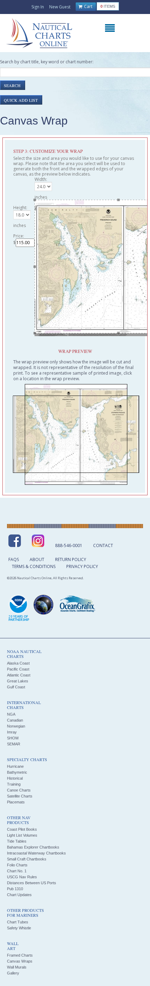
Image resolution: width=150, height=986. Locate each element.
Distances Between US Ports (31, 883)
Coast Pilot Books (22, 829)
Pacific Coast (18, 669)
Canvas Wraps (19, 961)
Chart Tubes (17, 922)
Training (14, 784)
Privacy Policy (82, 566)
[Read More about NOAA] (18, 608)
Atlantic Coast (18, 675)
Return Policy (70, 559)
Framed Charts (20, 955)
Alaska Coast (18, 663)
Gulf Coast (16, 687)
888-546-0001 (68, 545)
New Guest (59, 7)
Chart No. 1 (17, 871)
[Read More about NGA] (43, 604)
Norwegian (16, 726)
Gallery (13, 973)
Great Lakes (17, 681)
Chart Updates (19, 895)
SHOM (12, 738)
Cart (87, 6)
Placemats (16, 802)
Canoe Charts (19, 790)
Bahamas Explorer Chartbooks (33, 847)
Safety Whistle (19, 928)
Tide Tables (17, 841)
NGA (11, 714)
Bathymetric (17, 772)
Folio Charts (17, 865)
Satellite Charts (19, 796)
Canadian (15, 720)
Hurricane (15, 766)
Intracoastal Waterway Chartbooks (36, 853)
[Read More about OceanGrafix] (77, 604)
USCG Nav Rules (22, 877)
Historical (15, 778)
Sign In (37, 7)
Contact (103, 545)
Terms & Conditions (33, 566)
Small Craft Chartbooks (26, 859)
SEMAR (13, 744)
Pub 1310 (15, 889)
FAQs (13, 559)
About (37, 559)
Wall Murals (17, 967)
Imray (12, 732)
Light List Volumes (22, 835)
